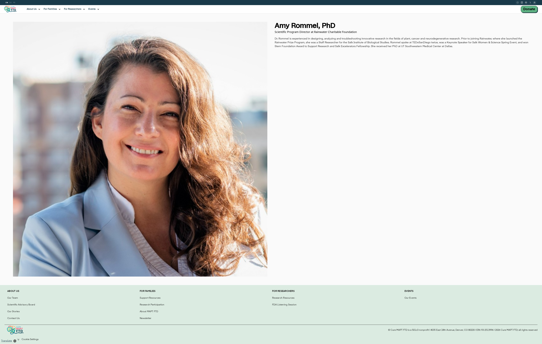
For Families (147, 291)
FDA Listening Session (284, 305)
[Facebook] (526, 2)
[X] (530, 2)
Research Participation (152, 305)
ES (10, 2)
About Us (13, 291)
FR (14, 2)
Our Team (12, 298)
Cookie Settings (30, 339)
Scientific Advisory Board (21, 305)
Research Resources (283, 298)
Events (409, 291)
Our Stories (13, 311)
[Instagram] (517, 2)
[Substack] (534, 2)
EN (7, 2)
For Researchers (283, 291)
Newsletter (145, 318)
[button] (9, 341)
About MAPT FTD (149, 311)
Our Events (411, 298)
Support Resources (150, 298)
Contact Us (13, 318)
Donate (529, 9)
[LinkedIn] (522, 2)
